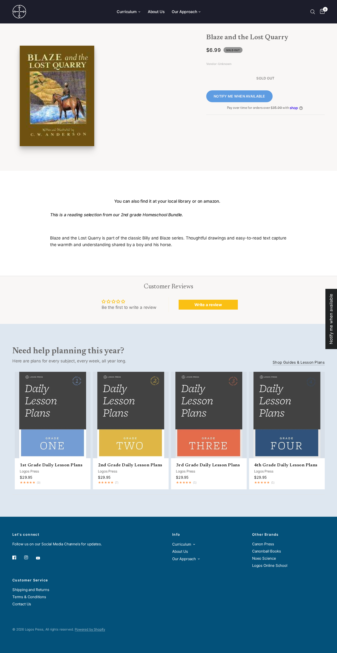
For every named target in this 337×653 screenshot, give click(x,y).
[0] (321, 11)
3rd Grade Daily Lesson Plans (208, 465)
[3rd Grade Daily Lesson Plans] (209, 415)
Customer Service (30, 580)
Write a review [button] (208, 304)
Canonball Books (266, 551)
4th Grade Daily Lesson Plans (286, 465)
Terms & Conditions (29, 596)
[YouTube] (41, 558)
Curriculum (126, 11)
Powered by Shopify (90, 629)
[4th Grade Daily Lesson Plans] (287, 415)
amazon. (212, 201)
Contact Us (21, 604)
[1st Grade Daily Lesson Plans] (53, 415)
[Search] (313, 11)
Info (176, 534)
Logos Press (29, 471)
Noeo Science (264, 558)
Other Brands (265, 534)
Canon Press (263, 544)
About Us (156, 11)
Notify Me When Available (239, 96)
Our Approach (184, 11)
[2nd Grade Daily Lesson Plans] (131, 415)
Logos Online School (269, 565)
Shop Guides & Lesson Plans (299, 362)
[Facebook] (17, 557)
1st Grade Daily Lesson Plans (51, 465)
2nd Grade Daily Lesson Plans (130, 465)
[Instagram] (29, 557)
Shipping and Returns (30, 589)
